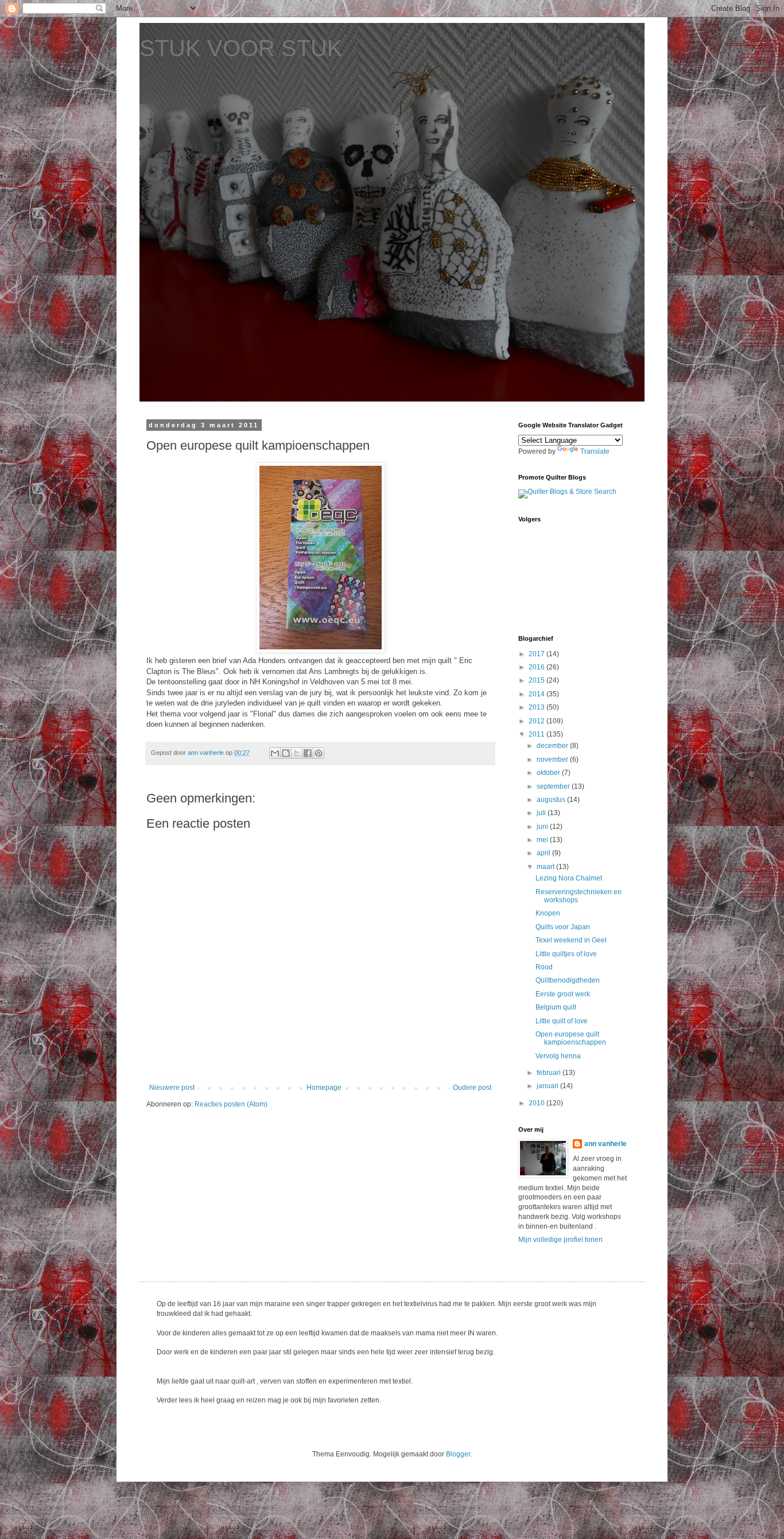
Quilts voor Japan (562, 927)
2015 (537, 680)
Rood (544, 967)
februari (549, 1073)
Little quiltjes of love (566, 954)
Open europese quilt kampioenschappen (570, 1038)
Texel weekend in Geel (571, 940)
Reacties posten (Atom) (231, 1104)
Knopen (547, 913)
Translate (595, 451)
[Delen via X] (296, 753)
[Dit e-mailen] (275, 753)
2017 (537, 654)
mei (543, 840)
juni (543, 827)
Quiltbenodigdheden (567, 980)
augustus (552, 800)
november (553, 759)
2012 (537, 721)
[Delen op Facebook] (307, 753)
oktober (549, 773)
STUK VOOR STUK (241, 48)
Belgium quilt (555, 1007)
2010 (537, 1103)
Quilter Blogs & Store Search (571, 492)
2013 (537, 707)
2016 (537, 667)
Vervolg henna (558, 1056)
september (554, 786)
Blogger (458, 1454)
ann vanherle (605, 1144)
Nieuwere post (172, 1088)
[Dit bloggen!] (286, 753)
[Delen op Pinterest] (318, 753)
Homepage (323, 1088)
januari (548, 1086)
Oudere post (472, 1088)
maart (546, 867)
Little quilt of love (561, 1021)
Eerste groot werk (562, 994)
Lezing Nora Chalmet (568, 878)
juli (542, 813)
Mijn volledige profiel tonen (560, 1240)
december (553, 746)
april (544, 853)
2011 (537, 734)
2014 (537, 694)
